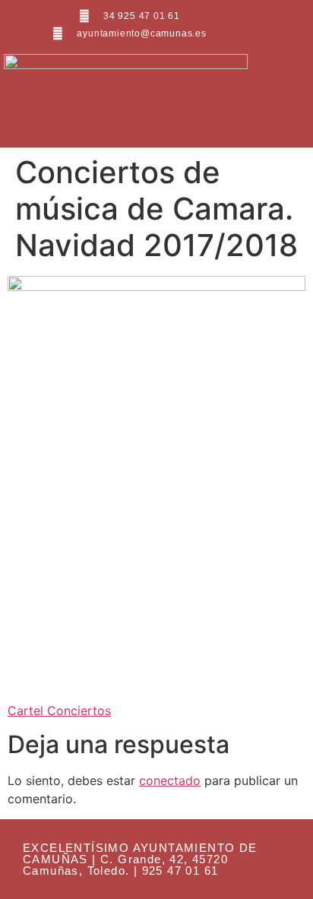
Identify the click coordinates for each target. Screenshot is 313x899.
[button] (272, 98)
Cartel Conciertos (59, 710)
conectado (170, 780)
